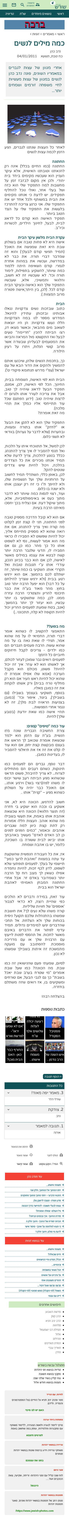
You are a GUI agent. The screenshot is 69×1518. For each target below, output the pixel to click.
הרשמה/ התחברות (31, 4)
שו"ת (23, 14)
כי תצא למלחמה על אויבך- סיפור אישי (43, 1226)
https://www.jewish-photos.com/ (35, 1510)
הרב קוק (56, 1316)
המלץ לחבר (52, 1155)
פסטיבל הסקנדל (54, 1033)
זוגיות (35, 34)
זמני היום (58, 1469)
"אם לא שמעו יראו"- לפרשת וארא (15, 1031)
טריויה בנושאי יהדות (52, 1444)
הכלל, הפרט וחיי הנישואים (49, 1259)
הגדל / (55, 1164)
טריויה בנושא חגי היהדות (47, 1369)
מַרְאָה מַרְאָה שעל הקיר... (49, 1285)
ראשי (61, 34)
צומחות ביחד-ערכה (53, 1419)
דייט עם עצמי (54, 1295)
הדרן (58, 1352)
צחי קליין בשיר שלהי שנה (47, 1378)
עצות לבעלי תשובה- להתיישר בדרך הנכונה (41, 1205)
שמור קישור (22, 1164)
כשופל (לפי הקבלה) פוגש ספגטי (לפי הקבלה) (40, 1290)
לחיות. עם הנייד (55, 1394)
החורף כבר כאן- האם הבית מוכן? (15, 1055)
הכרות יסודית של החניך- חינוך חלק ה (43, 1221)
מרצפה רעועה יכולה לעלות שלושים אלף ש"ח (34, 1026)
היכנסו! (34, 1485)
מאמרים (48, 34)
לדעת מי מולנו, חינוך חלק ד (48, 1231)
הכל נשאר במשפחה (51, 1269)
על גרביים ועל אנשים (51, 1275)
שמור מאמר (22, 1155)
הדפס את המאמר (19, 1146)
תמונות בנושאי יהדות (52, 1495)
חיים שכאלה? (54, 1254)
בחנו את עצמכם (35, 1460)
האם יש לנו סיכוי (34, 1410)
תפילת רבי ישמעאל (50, 1329)
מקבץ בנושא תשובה (50, 1374)
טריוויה (9, 14)
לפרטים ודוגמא (34, 1435)
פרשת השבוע (53, 1312)
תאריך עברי (54, 1347)
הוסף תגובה (51, 1076)
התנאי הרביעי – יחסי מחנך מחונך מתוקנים (41, 1195)
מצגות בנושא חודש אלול (47, 1382)
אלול (58, 1334)
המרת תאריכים (52, 1343)
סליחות (57, 1325)
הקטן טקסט (45, 1164)
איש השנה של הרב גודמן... (54, 1057)
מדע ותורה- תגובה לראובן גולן (47, 1200)
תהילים (57, 1338)
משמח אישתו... (35, 1057)
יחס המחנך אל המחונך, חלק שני (45, 1190)
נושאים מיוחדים (41, 14)
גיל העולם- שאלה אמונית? (48, 1210)
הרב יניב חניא (53, 1321)
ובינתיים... (56, 1264)
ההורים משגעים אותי (51, 1280)
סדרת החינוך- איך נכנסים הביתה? (45, 1216)
